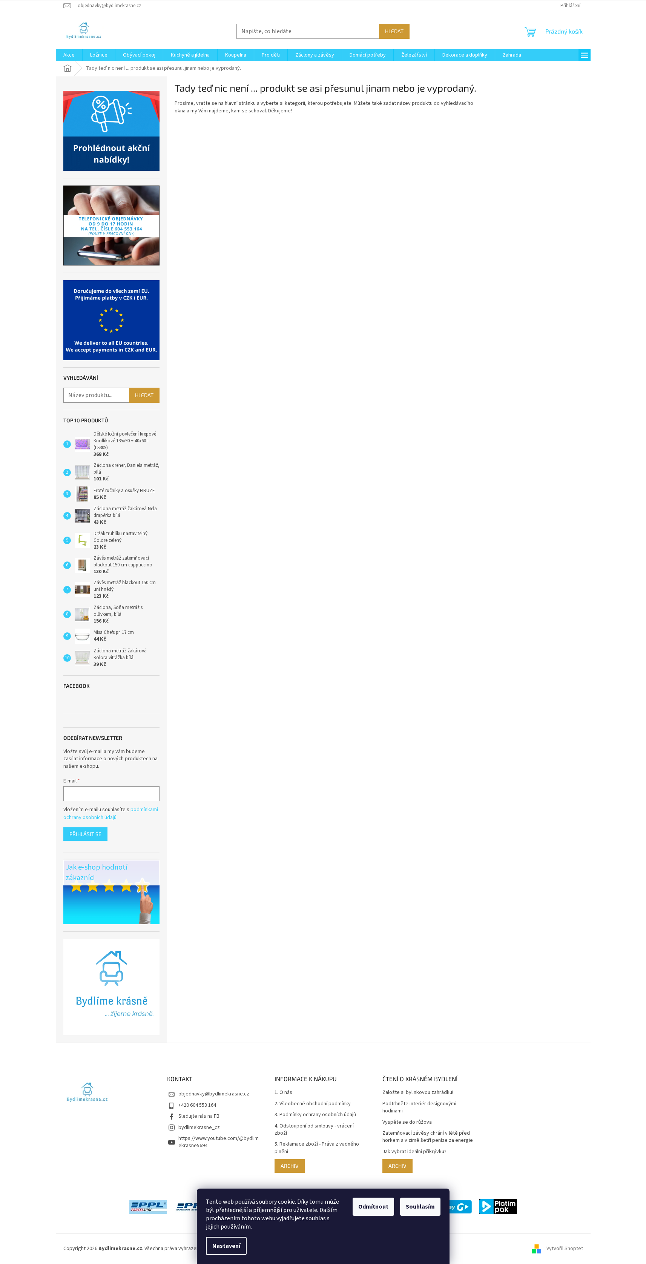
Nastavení (226, 1246)
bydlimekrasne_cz (199, 1127)
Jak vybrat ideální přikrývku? (414, 1151)
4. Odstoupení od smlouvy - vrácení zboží (314, 1130)
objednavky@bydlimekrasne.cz (213, 1094)
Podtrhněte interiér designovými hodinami (419, 1107)
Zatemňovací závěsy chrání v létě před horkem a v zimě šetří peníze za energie (427, 1137)
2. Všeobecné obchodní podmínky (313, 1104)
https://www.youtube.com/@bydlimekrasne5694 (218, 1142)
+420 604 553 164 (197, 1105)
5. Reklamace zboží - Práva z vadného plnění (317, 1148)
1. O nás (283, 1092)
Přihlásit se (85, 834)
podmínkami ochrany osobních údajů (110, 813)
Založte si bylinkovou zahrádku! (417, 1092)
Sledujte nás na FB (198, 1116)
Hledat (394, 31)
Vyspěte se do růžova (407, 1122)
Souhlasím (420, 1207)
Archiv (290, 1166)
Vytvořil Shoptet (564, 1248)
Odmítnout (373, 1207)
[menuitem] (69, 55)
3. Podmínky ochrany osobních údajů (315, 1114)
